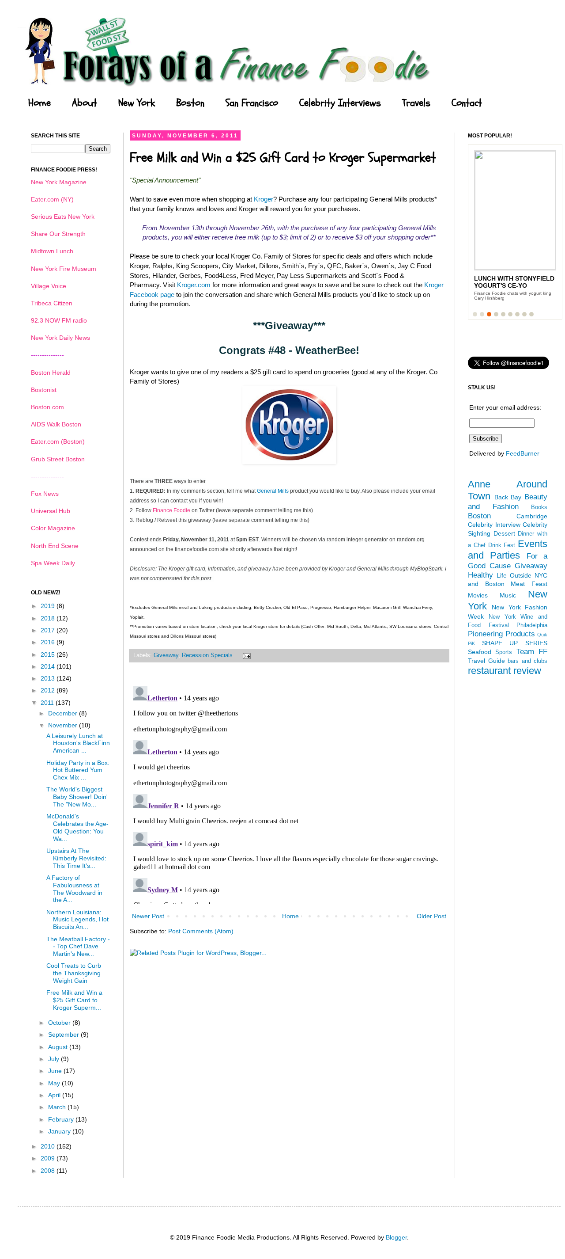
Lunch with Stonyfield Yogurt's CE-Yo (514, 282)
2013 (48, 678)
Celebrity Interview (494, 524)
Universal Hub (50, 510)
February (61, 1119)
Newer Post (148, 916)
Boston (190, 103)
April (55, 1095)
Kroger (263, 199)
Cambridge (531, 516)
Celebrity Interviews (340, 103)
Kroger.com (194, 285)
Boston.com (47, 407)
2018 (48, 618)
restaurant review (504, 670)
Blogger (396, 1237)
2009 (48, 1158)
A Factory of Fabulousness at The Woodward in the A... (74, 888)
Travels (416, 103)
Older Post (431, 916)
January (60, 1131)
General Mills (273, 491)
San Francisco (252, 103)
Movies (478, 595)
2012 (48, 690)
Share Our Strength (58, 233)
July (54, 1058)
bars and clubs (527, 661)
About (84, 103)
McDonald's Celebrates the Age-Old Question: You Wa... (77, 827)
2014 (48, 666)
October (60, 1022)
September (64, 1034)
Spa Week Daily (53, 563)
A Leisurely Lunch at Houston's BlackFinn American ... (78, 743)
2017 (48, 630)
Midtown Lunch (52, 251)
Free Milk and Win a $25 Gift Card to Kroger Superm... (74, 1000)
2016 (48, 642)
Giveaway (166, 655)
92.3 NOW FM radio (59, 320)
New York (136, 103)
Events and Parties (507, 549)
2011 (48, 702)
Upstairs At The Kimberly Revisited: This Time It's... (76, 858)
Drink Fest (502, 545)
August (58, 1046)
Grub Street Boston (58, 459)
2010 (48, 1146)
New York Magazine (59, 182)
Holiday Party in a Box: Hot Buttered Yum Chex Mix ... (77, 770)
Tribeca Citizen (51, 303)
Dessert (504, 533)
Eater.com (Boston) (58, 441)
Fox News (45, 493)
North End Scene (55, 545)
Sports (503, 652)
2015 (48, 654)
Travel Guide (486, 660)
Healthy (480, 575)
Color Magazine (53, 528)
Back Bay (508, 497)
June (56, 1070)
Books (539, 507)
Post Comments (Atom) (201, 931)
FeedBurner (522, 453)
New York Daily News (60, 337)
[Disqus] (289, 793)
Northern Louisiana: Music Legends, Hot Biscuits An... (77, 920)
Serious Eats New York (62, 216)
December (63, 713)
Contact (467, 103)
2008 (48, 1170)
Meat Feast (529, 583)
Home (39, 103)
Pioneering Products (501, 634)
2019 (48, 605)
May (55, 1083)
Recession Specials (207, 655)
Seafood (479, 651)
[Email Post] (245, 655)
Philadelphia (531, 625)
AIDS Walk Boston (56, 424)
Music (508, 595)
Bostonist (43, 389)
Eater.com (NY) (52, 199)
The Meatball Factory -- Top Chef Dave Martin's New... (78, 947)
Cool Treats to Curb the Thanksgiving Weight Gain (73, 973)
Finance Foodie (171, 510)
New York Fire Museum (63, 268)
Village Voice (48, 285)
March (58, 1107)
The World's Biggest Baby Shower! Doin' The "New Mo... (77, 797)
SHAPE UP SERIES (514, 643)
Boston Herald (51, 372)
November (63, 725)
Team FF (531, 651)
